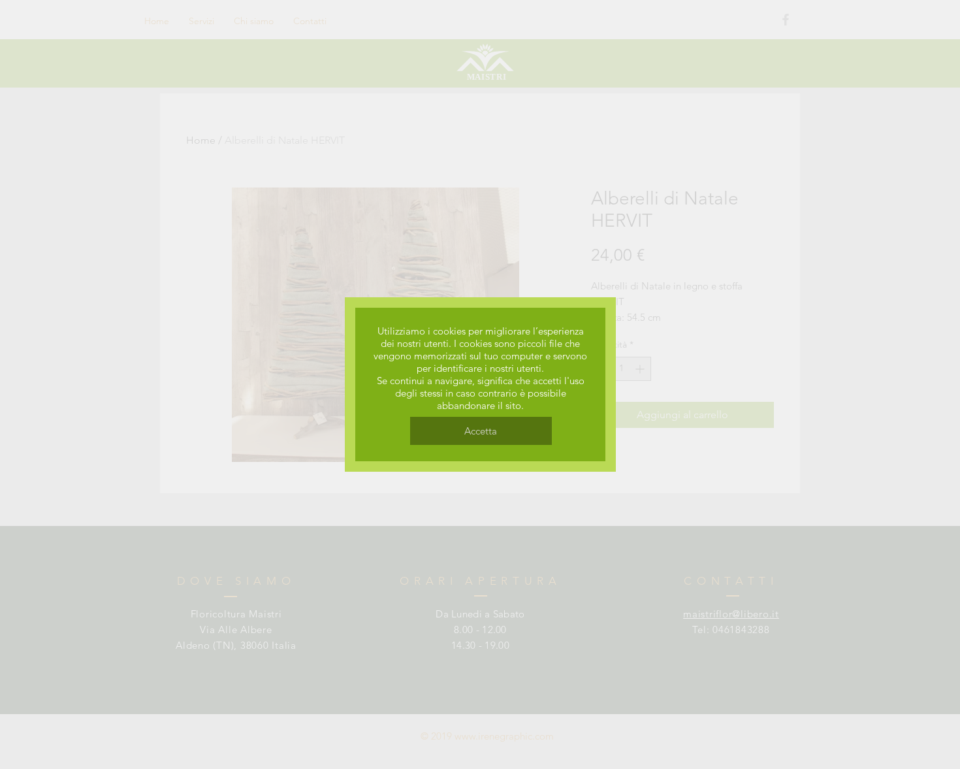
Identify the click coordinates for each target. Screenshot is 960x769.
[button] (481, 431)
